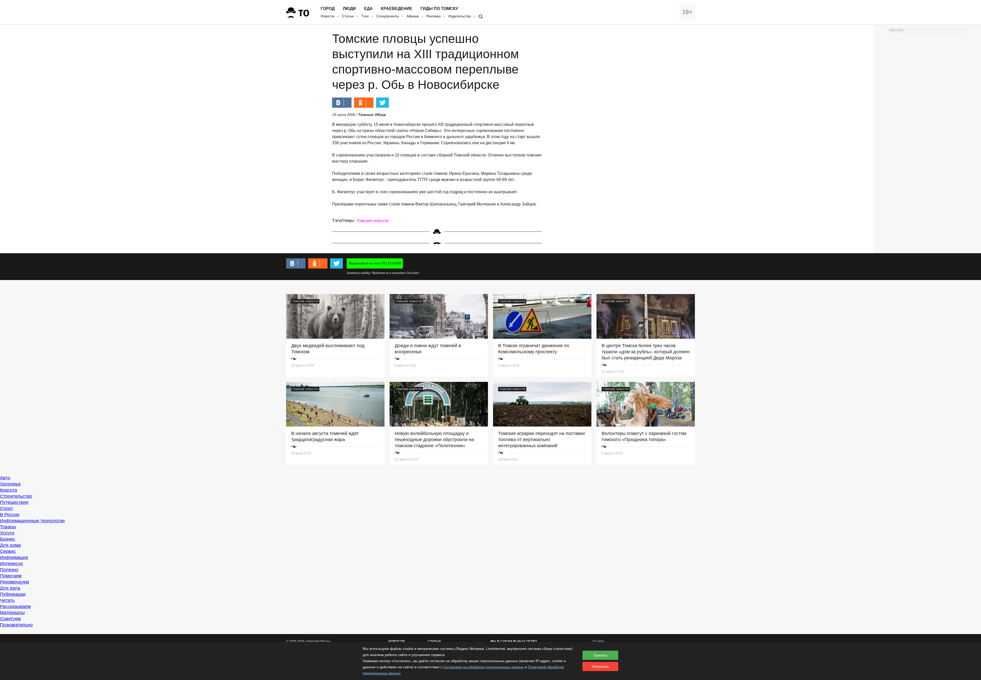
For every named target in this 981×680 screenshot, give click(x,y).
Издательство (459, 16)
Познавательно (16, 624)
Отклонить (600, 666)
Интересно (11, 563)
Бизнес (7, 539)
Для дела (10, 588)
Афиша (412, 16)
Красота (8, 490)
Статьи (348, 16)
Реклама (433, 16)
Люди (349, 9)
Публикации (13, 594)
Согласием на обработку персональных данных (483, 667)
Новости (327, 16)
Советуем (10, 618)
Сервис (8, 551)
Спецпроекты (387, 16)
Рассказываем (15, 606)
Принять (600, 655)
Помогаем (10, 575)
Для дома (10, 545)
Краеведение (396, 9)
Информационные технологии (32, 520)
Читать (7, 600)
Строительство (16, 496)
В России (9, 514)
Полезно (9, 569)
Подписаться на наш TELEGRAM (375, 263)
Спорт (6, 508)
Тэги (365, 16)
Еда (368, 9)
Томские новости (372, 220)
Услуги (7, 533)
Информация (14, 557)
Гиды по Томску (439, 9)
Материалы (12, 612)
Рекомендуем (14, 582)
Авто (5, 477)
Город (328, 9)
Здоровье (10, 484)
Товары (8, 526)
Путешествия (14, 502)
